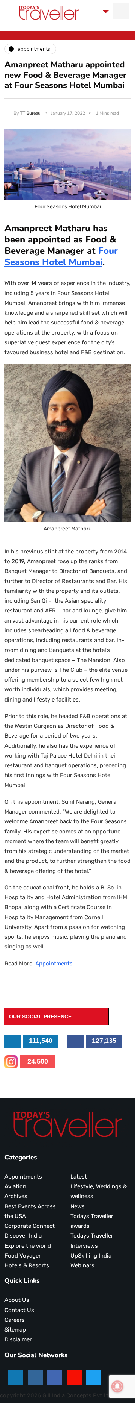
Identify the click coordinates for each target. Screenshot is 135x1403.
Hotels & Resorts (26, 1265)
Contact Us (19, 1310)
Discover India (23, 1235)
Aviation (15, 1186)
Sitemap (15, 1329)
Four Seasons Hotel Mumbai (61, 256)
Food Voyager (22, 1255)
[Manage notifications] (117, 1386)
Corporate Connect (29, 1226)
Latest (78, 1176)
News (77, 1206)
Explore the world (27, 1245)
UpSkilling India (90, 1255)
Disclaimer (18, 1339)
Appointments (54, 963)
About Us (16, 1300)
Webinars (82, 1265)
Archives (15, 1196)
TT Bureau (30, 113)
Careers (14, 1320)
